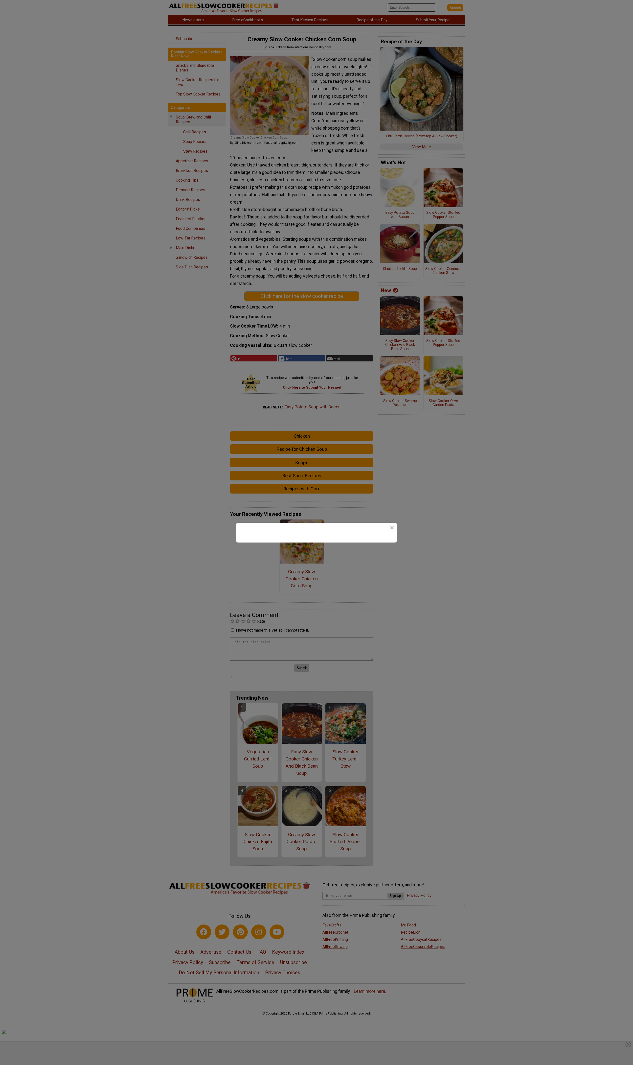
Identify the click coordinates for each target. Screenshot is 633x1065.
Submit (316, 563)
